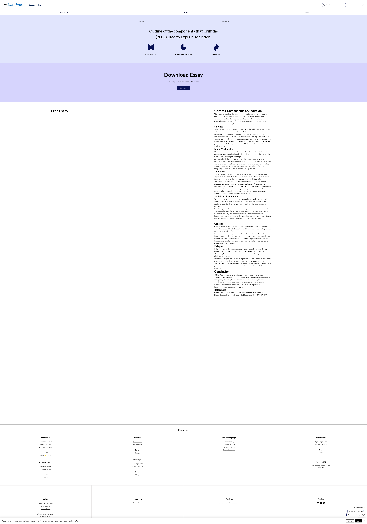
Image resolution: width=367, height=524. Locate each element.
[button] (32, 5)
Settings (349, 521)
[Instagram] (324, 503)
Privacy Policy (75, 521)
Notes (49, 455)
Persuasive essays (229, 450)
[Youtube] (318, 503)
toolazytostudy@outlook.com (229, 503)
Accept (359, 521)
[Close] (365, 520)
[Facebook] (321, 503)
